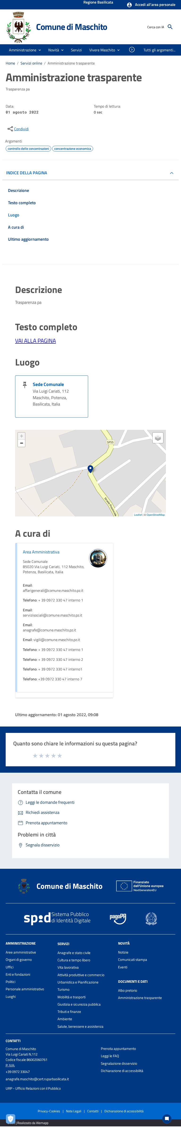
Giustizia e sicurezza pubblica (79, 1004)
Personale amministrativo (25, 989)
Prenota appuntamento (118, 1048)
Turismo (64, 989)
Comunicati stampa (132, 959)
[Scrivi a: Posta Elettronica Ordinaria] (51, 1084)
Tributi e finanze (69, 1011)
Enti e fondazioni (18, 974)
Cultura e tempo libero (74, 960)
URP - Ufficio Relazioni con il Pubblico (33, 1088)
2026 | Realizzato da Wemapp (28, 1122)
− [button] (21, 443)
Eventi (122, 967)
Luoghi (11, 996)
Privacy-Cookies (49, 1111)
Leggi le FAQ (110, 1056)
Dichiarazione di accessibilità (122, 1070)
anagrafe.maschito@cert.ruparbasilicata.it (37, 1079)
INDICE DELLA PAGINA (26, 173)
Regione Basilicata (98, 2)
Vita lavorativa (68, 967)
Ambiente (65, 1019)
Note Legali (73, 1111)
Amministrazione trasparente (140, 997)
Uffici (9, 967)
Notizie (123, 952)
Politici (10, 981)
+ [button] (21, 436)
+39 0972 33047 (18, 1071)
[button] (151, 5)
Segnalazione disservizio (119, 1063)
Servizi (63, 943)
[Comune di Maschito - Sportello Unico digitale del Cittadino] (19, 26)
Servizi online (31, 63)
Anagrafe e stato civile (74, 952)
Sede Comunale (48, 384)
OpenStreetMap (156, 514)
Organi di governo (19, 959)
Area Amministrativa (41, 552)
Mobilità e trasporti (72, 997)
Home (10, 63)
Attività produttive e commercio (81, 975)
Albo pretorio (127, 990)
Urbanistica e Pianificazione (78, 982)
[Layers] (158, 438)
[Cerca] (170, 27)
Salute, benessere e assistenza (80, 1026)
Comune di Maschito (71, 26)
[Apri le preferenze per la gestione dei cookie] (12, 1120)
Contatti (13, 1041)
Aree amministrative (21, 952)
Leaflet (138, 514)
